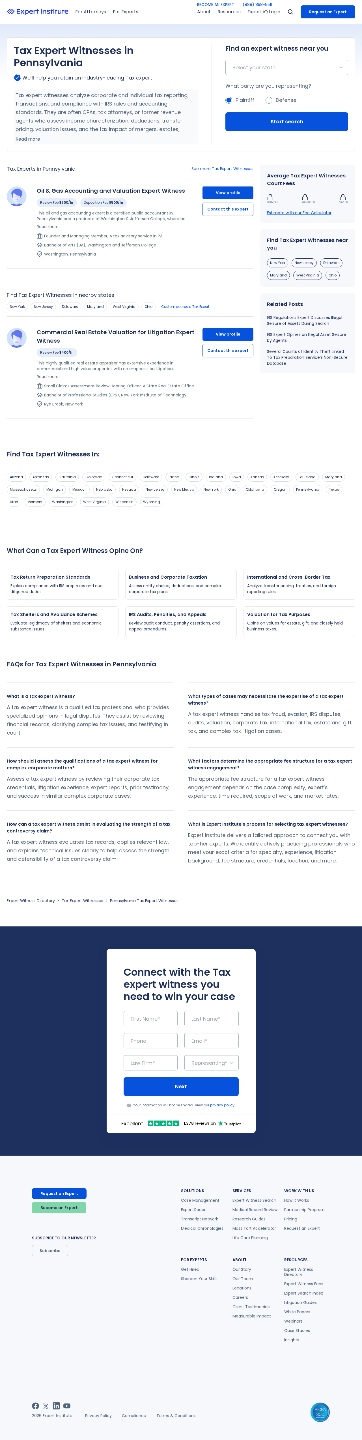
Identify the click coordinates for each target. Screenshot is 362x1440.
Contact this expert (228, 209)
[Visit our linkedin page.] (56, 1405)
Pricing (290, 1219)
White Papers (297, 1311)
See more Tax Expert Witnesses (222, 168)
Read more (28, 139)
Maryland (95, 306)
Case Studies (297, 1330)
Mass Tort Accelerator (254, 1228)
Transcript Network (199, 1219)
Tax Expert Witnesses (82, 901)
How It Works (296, 1200)
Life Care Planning (250, 1237)
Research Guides (249, 1219)
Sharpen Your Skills (199, 1278)
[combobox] (233, 67)
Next (181, 1086)
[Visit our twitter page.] (45, 1405)
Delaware (70, 306)
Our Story (241, 1269)
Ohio (148, 306)
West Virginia (124, 306)
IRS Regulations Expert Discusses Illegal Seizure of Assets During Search (304, 320)
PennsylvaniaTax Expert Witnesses (144, 901)
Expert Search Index (303, 1293)
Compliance (134, 1415)
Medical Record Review (254, 1209)
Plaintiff (245, 100)
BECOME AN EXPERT (215, 4)
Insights (291, 1339)
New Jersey (43, 306)
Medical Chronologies (202, 1228)
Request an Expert (328, 12)
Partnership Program (304, 1209)
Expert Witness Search (254, 1200)
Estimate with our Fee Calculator (299, 213)
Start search (287, 121)
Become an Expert (59, 1208)
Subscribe (50, 1251)
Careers (240, 1297)
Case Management (200, 1200)
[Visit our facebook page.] (35, 1405)
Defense (286, 100)
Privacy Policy (98, 1415)
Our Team (242, 1278)
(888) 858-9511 (257, 4)
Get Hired (190, 1269)
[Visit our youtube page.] (66, 1405)
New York (17, 306)
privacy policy (222, 1105)
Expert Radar (193, 1209)
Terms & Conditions (176, 1415)
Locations (241, 1288)
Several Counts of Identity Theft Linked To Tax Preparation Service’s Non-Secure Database (307, 357)
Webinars (293, 1321)
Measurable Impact (251, 1316)
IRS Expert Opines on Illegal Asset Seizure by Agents (306, 337)
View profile (228, 193)
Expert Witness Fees (303, 1283)
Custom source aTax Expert (185, 306)
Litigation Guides (300, 1302)
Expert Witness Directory (31, 901)
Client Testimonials (251, 1306)
